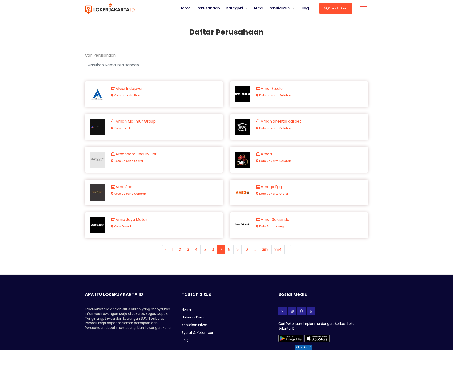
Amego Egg (271, 187)
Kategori (234, 8)
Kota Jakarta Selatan (274, 95)
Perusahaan (208, 8)
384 (277, 249)
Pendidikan (279, 8)
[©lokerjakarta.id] (292, 311)
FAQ (185, 340)
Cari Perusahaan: (100, 55)
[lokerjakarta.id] (301, 311)
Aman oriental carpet (280, 121)
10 (246, 249)
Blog (304, 8)
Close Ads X (303, 347)
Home (185, 8)
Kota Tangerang (271, 226)
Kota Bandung (124, 128)
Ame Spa (123, 187)
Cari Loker (337, 8)
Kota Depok (122, 226)
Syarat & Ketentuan (198, 332)
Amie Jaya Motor (131, 219)
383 (265, 249)
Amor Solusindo (274, 219)
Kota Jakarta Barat (128, 95)
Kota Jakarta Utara (128, 161)
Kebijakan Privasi (195, 324)
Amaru (266, 154)
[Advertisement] (226, 360)
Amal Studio (271, 88)
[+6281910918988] (311, 311)
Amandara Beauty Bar (136, 154)
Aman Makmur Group (135, 121)
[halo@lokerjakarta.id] (282, 311)
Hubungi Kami (193, 317)
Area (258, 8)
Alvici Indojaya (128, 88)
